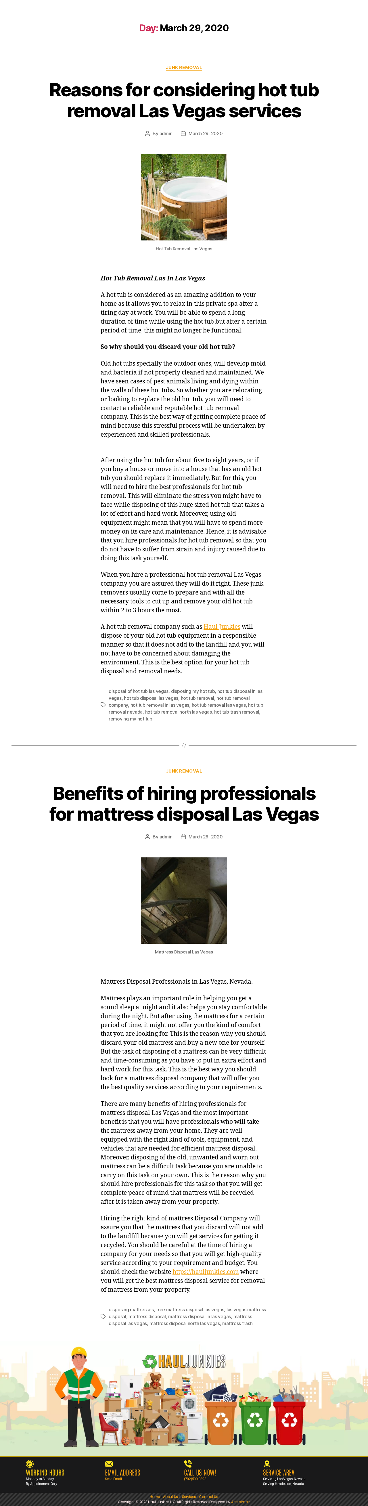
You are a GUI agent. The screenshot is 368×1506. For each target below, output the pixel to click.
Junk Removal (184, 67)
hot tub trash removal (236, 712)
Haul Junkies (222, 627)
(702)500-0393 (195, 1479)
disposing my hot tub (193, 691)
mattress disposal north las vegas (185, 1323)
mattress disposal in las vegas (199, 1316)
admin (166, 133)
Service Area (278, 1471)
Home (155, 1496)
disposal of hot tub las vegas (138, 691)
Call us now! (200, 1471)
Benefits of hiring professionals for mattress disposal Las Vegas (184, 803)
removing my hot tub (130, 719)
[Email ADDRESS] (109, 1464)
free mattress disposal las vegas (190, 1309)
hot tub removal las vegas (219, 705)
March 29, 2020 (206, 133)
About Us (170, 1496)
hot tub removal (197, 698)
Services (190, 1496)
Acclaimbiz (240, 1501)
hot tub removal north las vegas (178, 712)
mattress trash (237, 1323)
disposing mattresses (131, 1309)
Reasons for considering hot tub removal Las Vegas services (184, 100)
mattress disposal (147, 1316)
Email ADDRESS (122, 1471)
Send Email (113, 1479)
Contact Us (208, 1496)
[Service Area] (267, 1464)
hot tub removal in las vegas (160, 705)
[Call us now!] (188, 1464)
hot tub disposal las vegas (151, 698)
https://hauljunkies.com (205, 1272)
